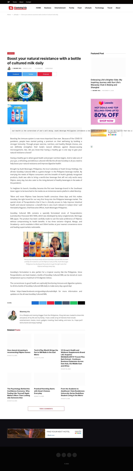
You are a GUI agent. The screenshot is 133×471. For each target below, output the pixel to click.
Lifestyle (88, 8)
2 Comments (39, 68)
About (21, 2)
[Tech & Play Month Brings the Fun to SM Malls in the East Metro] (46, 340)
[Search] (125, 2)
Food (79, 8)
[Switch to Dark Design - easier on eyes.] (125, 8)
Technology (99, 8)
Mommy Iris (17, 68)
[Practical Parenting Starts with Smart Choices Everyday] (46, 379)
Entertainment (60, 8)
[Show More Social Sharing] (54, 74)
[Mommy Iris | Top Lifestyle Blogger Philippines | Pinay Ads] (22, 8)
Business (47, 8)
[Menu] (9, 2)
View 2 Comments (46, 409)
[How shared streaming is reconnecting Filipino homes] (19, 340)
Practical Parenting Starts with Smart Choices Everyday (44, 391)
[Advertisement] (66, 33)
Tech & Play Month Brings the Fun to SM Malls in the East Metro (46, 352)
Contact (28, 2)
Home (15, 2)
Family (71, 8)
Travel (109, 8)
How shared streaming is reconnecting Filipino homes (18, 351)
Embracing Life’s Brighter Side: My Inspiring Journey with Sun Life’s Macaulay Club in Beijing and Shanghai (106, 83)
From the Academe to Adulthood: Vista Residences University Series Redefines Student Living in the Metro (72, 392)
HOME (38, 8)
